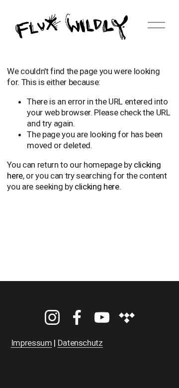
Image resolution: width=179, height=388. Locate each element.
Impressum (31, 343)
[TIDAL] (127, 317)
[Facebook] (77, 317)
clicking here (97, 187)
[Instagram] (52, 317)
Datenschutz (80, 343)
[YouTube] (102, 317)
